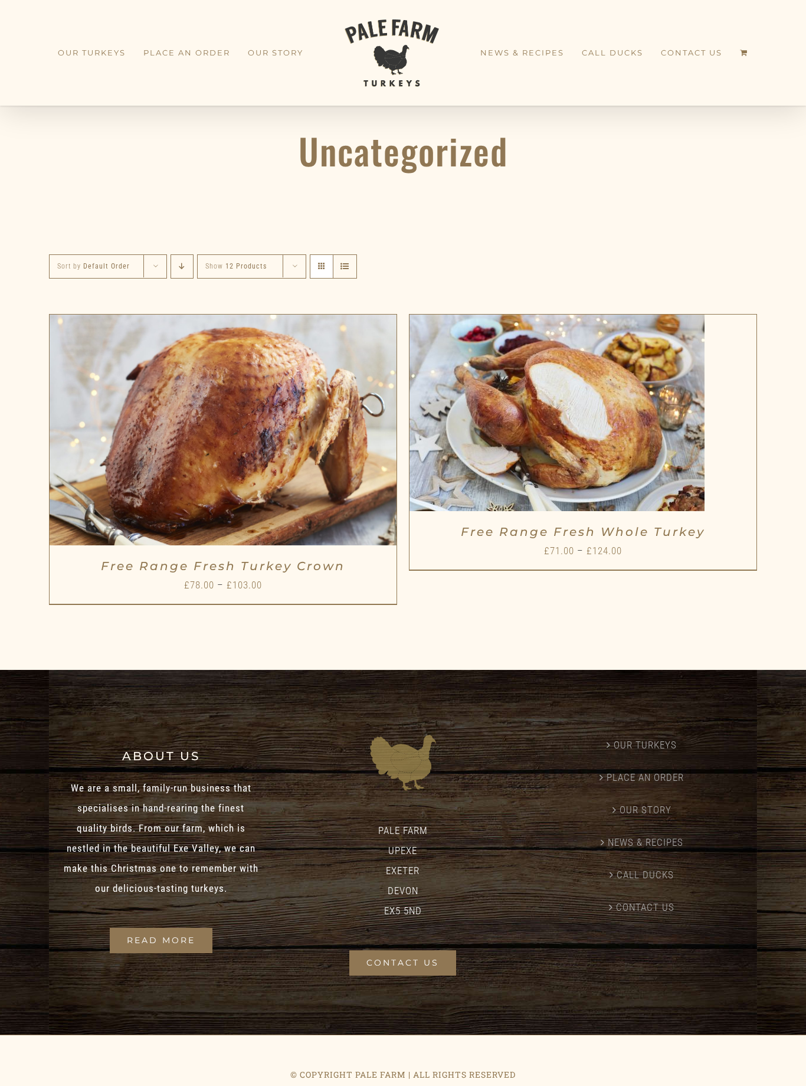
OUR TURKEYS (645, 745)
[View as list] (344, 266)
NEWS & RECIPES (645, 842)
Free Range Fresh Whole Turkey (583, 532)
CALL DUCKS (645, 875)
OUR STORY (645, 810)
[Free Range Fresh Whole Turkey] (557, 325)
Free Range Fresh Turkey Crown (223, 566)
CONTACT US (645, 907)
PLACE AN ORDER (645, 777)
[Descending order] (182, 266)
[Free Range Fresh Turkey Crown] (223, 325)
